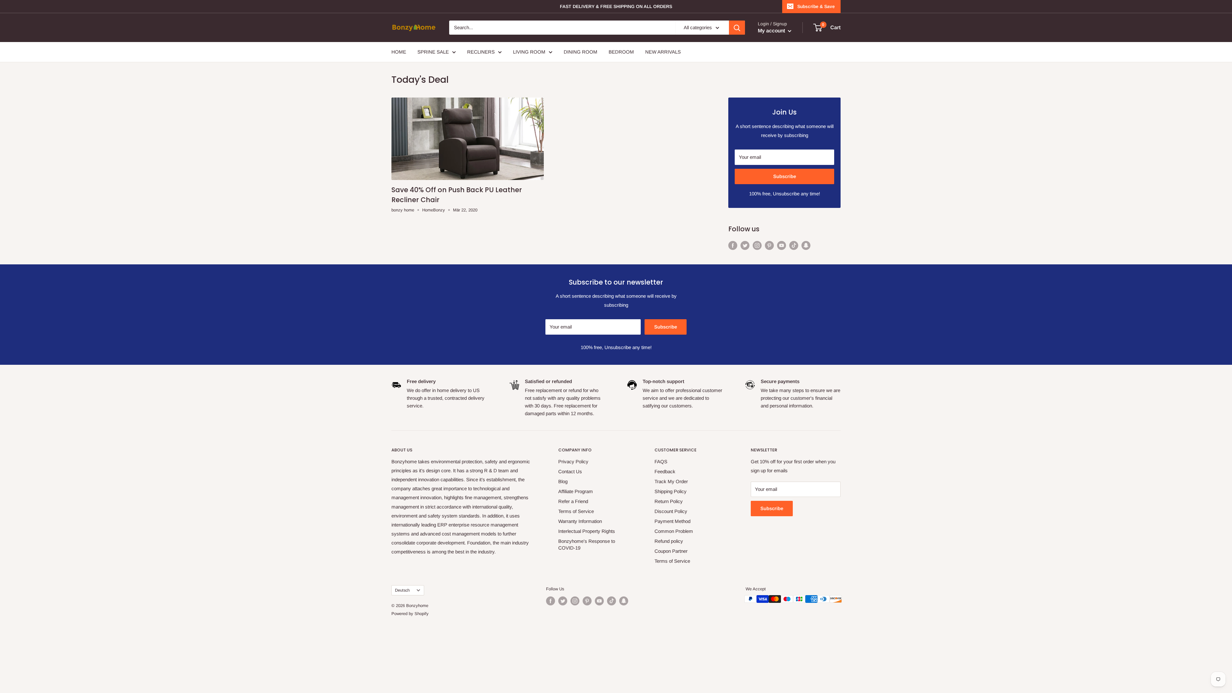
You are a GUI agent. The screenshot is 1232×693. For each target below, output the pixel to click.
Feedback (664, 471)
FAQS (660, 461)
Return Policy (668, 501)
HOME (398, 52)
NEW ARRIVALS (663, 52)
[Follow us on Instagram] (757, 245)
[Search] (737, 28)
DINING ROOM (580, 52)
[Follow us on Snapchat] (805, 245)
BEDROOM (621, 52)
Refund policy (668, 541)
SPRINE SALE (433, 52)
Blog (563, 481)
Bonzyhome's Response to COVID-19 (586, 544)
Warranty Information (580, 521)
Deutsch (402, 590)
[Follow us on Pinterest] (769, 245)
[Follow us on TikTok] (793, 245)
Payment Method (672, 521)
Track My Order (671, 481)
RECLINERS (481, 52)
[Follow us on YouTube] (781, 245)
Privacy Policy (573, 461)
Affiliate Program (575, 491)
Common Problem (673, 531)
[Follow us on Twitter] (744, 245)
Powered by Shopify (410, 613)
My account (772, 30)
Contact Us (570, 471)
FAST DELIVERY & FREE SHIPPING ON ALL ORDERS (616, 6)
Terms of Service (576, 511)
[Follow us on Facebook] (732, 245)
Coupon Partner (671, 551)
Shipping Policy (670, 491)
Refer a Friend (573, 501)
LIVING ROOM (529, 52)
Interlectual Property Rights (586, 531)
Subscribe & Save (816, 6)
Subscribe (784, 176)
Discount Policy (670, 511)
